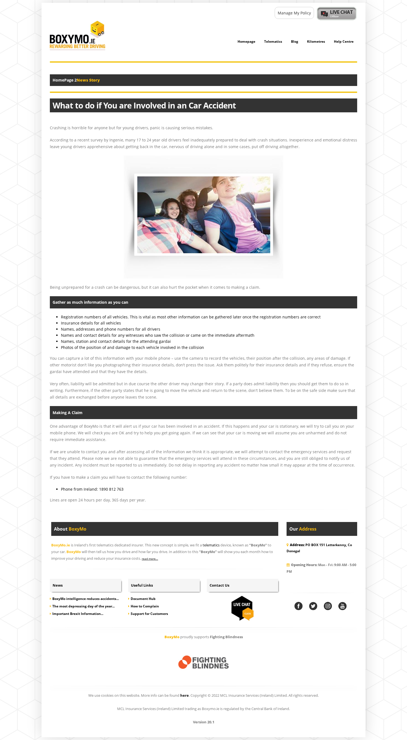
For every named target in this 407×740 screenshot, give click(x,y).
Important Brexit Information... (77, 613)
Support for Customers (149, 613)
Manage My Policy (294, 13)
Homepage (246, 41)
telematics (211, 545)
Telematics (273, 41)
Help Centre (344, 41)
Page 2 (70, 80)
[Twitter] (313, 606)
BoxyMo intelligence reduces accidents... (85, 598)
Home (58, 80)
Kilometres (316, 41)
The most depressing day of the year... (83, 606)
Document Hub (143, 598)
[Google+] (328, 606)
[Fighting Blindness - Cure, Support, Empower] (203, 662)
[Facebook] (298, 606)
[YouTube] (342, 606)
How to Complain (145, 606)
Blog (294, 41)
